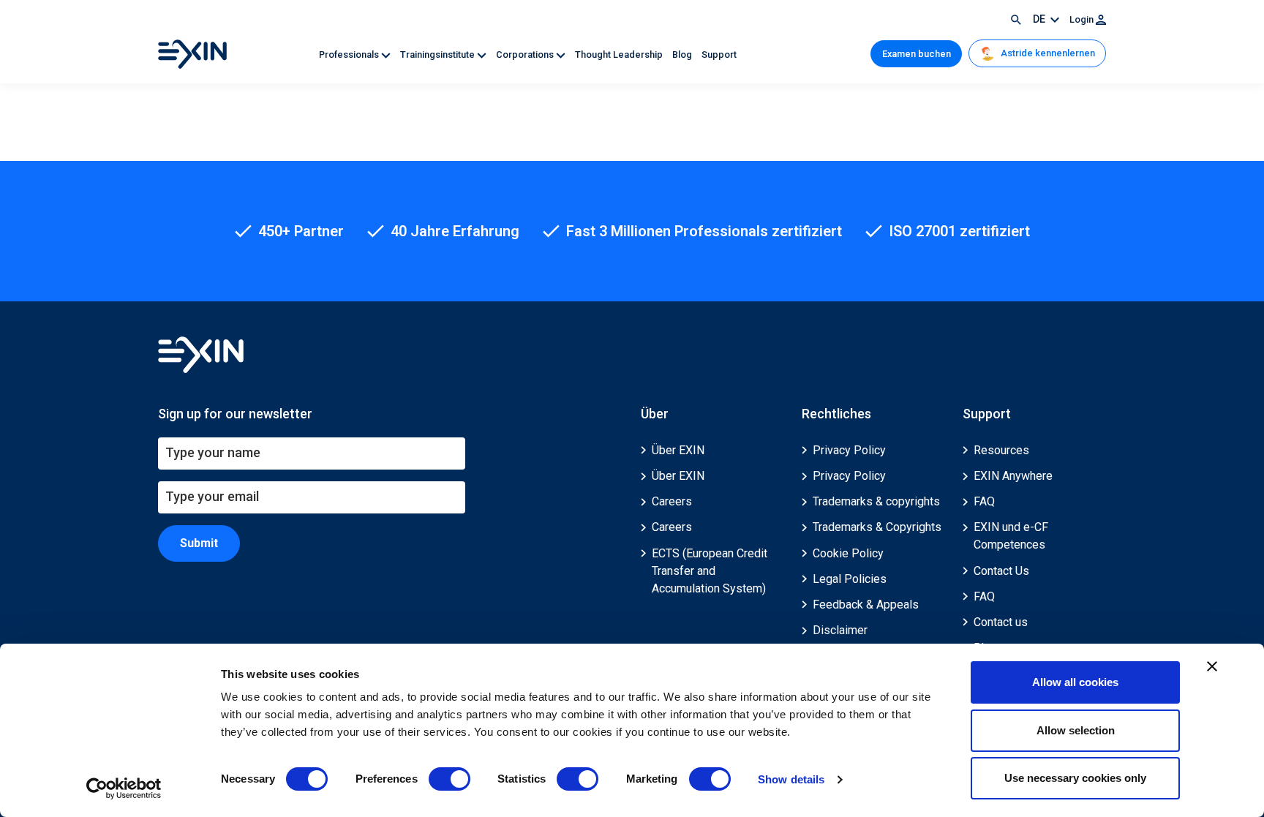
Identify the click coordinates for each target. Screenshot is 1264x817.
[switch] (449, 779)
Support (719, 54)
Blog (683, 54)
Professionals (350, 54)
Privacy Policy (849, 450)
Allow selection (1076, 730)
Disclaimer (840, 630)
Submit (199, 543)
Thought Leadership (620, 54)
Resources (1001, 450)
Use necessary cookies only (1075, 778)
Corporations (526, 54)
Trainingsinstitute (438, 54)
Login (1082, 19)
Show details (791, 779)
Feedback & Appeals (866, 604)
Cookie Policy (848, 553)
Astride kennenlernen (1046, 53)
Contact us (1001, 622)
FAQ (984, 501)
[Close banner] (1212, 666)
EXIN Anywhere (1013, 476)
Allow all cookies (1075, 682)
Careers (672, 501)
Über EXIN (678, 450)
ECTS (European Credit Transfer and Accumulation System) (709, 570)
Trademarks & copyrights (876, 501)
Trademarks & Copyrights (877, 527)
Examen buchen (916, 53)
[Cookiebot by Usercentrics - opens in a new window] (124, 788)
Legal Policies (850, 579)
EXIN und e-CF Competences (1011, 535)
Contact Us (1001, 571)
